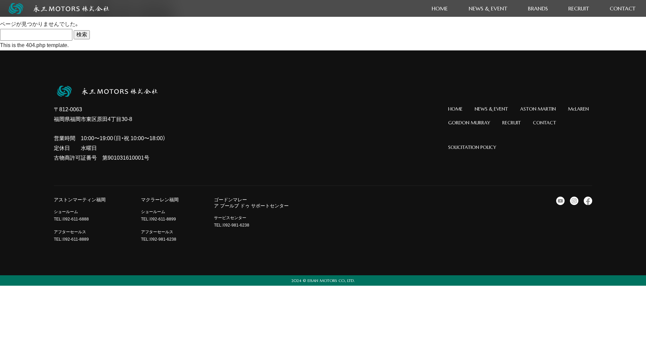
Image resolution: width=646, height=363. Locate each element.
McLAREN (578, 109)
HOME (455, 109)
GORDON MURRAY (469, 123)
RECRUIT (511, 123)
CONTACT (544, 123)
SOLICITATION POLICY (472, 147)
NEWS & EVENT (491, 109)
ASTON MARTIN (538, 109)
